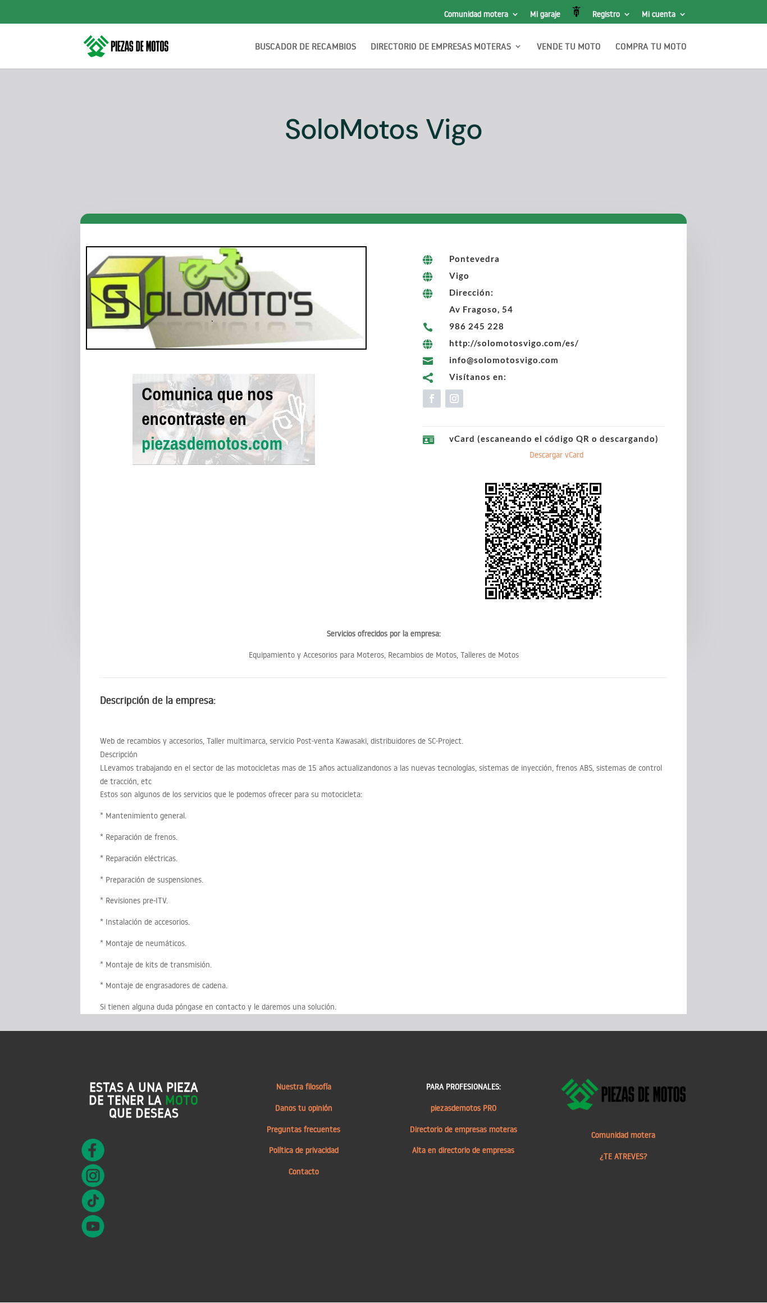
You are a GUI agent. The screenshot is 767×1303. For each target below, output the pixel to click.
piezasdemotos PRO (463, 1108)
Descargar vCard (556, 455)
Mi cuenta (658, 14)
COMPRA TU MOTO (651, 47)
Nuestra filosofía (303, 1087)
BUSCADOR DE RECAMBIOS (305, 47)
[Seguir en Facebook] (432, 399)
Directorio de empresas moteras (463, 1129)
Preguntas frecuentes (303, 1129)
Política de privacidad (304, 1150)
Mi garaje (545, 14)
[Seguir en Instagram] (454, 399)
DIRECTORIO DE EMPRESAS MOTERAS (441, 47)
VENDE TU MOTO (569, 47)
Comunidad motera (476, 14)
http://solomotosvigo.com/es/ (514, 343)
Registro (606, 14)
